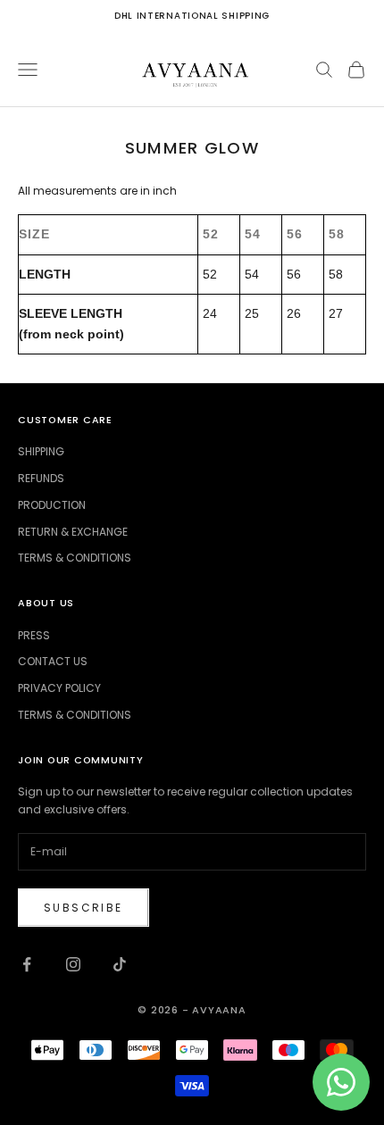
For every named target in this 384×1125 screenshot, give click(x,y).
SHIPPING (41, 451)
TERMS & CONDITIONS (74, 557)
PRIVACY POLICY (59, 688)
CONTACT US (53, 661)
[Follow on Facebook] (27, 964)
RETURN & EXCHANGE (73, 531)
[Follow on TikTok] (120, 964)
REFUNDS (41, 478)
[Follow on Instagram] (73, 964)
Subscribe (83, 907)
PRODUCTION (52, 504)
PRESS (34, 635)
